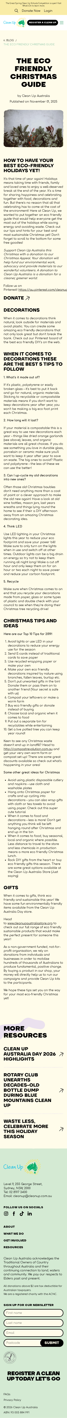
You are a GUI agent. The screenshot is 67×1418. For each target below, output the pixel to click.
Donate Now (31, 10)
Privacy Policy (12, 1400)
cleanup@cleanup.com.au (32, 1196)
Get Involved (15, 1240)
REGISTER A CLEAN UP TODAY (33, 1376)
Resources (13, 1247)
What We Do (14, 1234)
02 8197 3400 (18, 1192)
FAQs (7, 1394)
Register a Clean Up (42, 22)
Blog (10, 40)
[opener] (61, 22)
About (9, 1227)
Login (48, 10)
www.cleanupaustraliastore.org (30, 923)
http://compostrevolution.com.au (28, 749)
